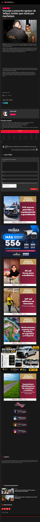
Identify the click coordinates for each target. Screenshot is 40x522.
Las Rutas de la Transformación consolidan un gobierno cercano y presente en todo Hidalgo (17, 122)
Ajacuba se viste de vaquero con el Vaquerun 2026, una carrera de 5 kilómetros (15, 123)
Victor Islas (5, 95)
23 (36, 137)
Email (3, 175)
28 (25, 138)
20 (19, 137)
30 (36, 138)
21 (25, 137)
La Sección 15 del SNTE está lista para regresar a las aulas (11, 126)
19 (14, 137)
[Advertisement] (20, 60)
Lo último (4, 8)
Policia (8, 8)
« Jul (1, 141)
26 (14, 138)
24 (3, 138)
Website (3, 179)
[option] (20, 31)
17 (3, 137)
